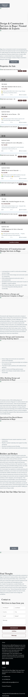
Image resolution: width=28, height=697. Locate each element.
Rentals (5, 84)
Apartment (3, 111)
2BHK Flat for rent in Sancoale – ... (11, 170)
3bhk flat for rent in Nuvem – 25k (10, 114)
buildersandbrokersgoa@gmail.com (10, 682)
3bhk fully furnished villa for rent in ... (12, 86)
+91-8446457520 (6, 676)
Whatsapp (14, 635)
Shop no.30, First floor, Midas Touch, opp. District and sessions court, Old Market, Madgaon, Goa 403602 (13, 672)
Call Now (14, 631)
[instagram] (7, 663)
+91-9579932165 (6, 679)
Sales (5, 199)
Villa (2, 84)
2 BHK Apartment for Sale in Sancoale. (12, 229)
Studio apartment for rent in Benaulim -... (12, 143)
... (17, 92)
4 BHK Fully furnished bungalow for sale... (13, 201)
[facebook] (3, 663)
